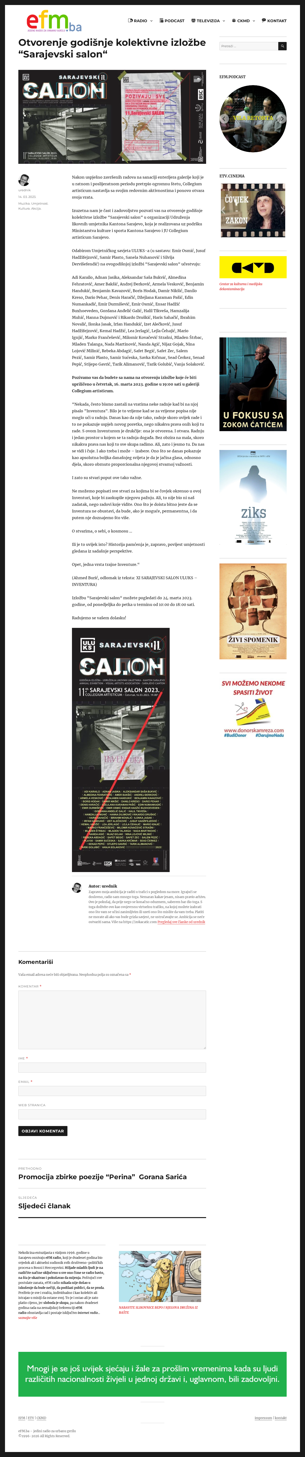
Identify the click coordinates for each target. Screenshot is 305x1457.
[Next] (282, 119)
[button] (223, 210)
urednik (24, 190)
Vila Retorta (253, 118)
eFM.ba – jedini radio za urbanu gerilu (47, 1431)
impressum (263, 1418)
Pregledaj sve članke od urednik (181, 922)
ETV (31, 1418)
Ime (23, 1058)
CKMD (41, 1418)
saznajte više (27, 1318)
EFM (21, 1418)
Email (25, 1082)
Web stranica (32, 1105)
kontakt (281, 1418)
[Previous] (224, 119)
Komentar (30, 986)
